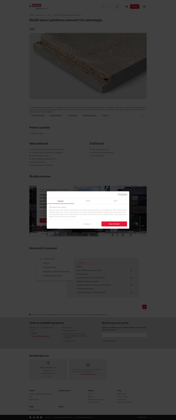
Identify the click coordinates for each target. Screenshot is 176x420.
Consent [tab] (60, 201)
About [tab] (115, 201)
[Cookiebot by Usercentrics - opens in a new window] (119, 194)
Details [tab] (88, 201)
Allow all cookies (114, 224)
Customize (86, 224)
